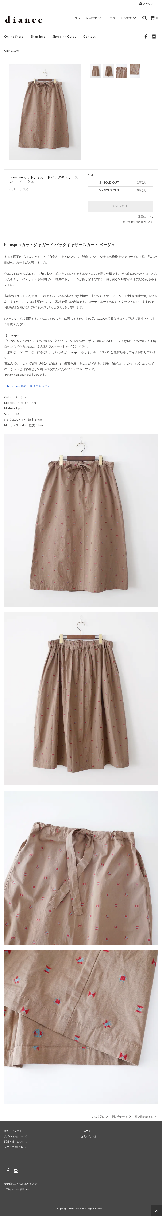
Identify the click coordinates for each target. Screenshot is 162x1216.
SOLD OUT (120, 206)
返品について (145, 216)
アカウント (149, 3)
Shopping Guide (64, 36)
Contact (89, 36)
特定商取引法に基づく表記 (138, 222)
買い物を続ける (144, 1116)
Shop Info (38, 36)
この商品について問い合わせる (110, 1116)
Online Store (14, 36)
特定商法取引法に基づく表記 (20, 1183)
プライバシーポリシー (17, 1189)
